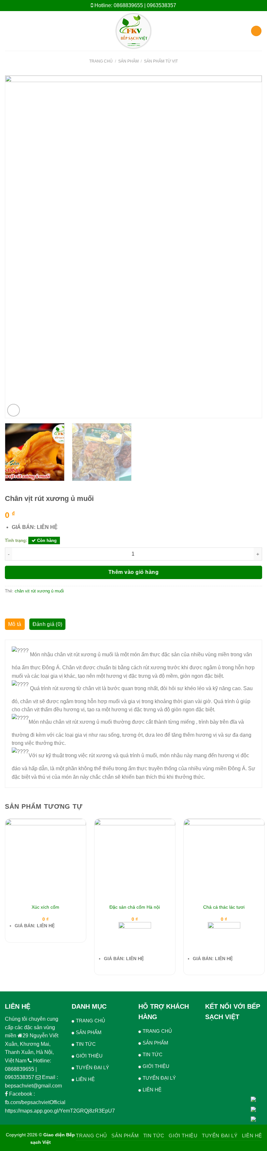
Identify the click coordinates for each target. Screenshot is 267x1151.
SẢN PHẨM (89, 1032)
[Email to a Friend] (32, 605)
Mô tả (14, 624)
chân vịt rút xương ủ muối (39, 591)
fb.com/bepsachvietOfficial (35, 1102)
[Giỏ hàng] (256, 31)
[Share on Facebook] (17, 605)
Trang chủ (101, 61)
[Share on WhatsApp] (8, 605)
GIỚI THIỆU (89, 1056)
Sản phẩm (128, 61)
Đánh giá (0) (48, 624)
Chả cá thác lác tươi (224, 907)
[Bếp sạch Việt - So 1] (133, 31)
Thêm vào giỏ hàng (133, 572)
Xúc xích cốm (45, 907)
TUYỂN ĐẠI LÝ (92, 1067)
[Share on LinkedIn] (48, 605)
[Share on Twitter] (24, 605)
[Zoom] (13, 410)
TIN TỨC (86, 1044)
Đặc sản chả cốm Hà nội (134, 907)
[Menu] (9, 31)
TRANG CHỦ (90, 1020)
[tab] (15, 625)
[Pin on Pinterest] (40, 605)
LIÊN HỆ (85, 1079)
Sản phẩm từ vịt (161, 61)
